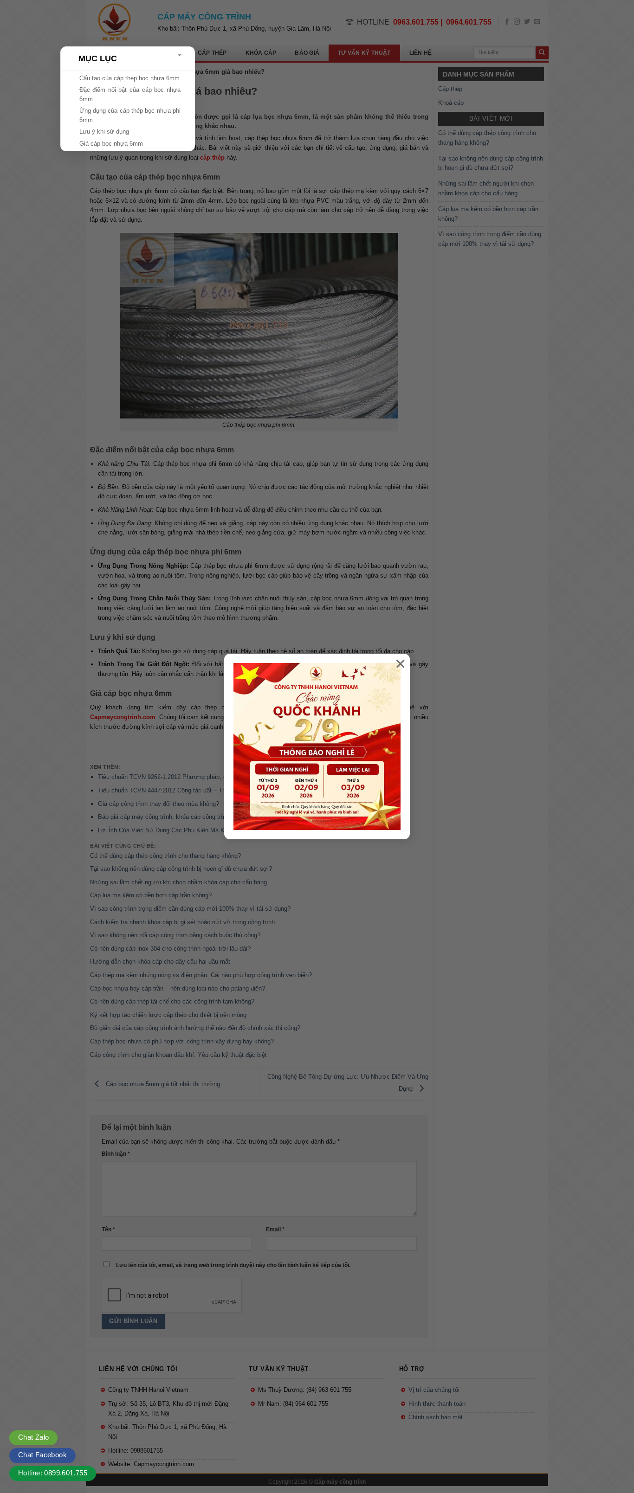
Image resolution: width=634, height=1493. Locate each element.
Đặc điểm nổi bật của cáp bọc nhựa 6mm (130, 94)
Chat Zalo (33, 1437)
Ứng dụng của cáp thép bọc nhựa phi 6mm (130, 115)
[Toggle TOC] (180, 55)
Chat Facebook (42, 1455)
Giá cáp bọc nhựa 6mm (111, 143)
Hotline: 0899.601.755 (52, 1473)
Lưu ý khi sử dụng (104, 131)
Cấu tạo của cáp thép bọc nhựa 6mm (129, 78)
